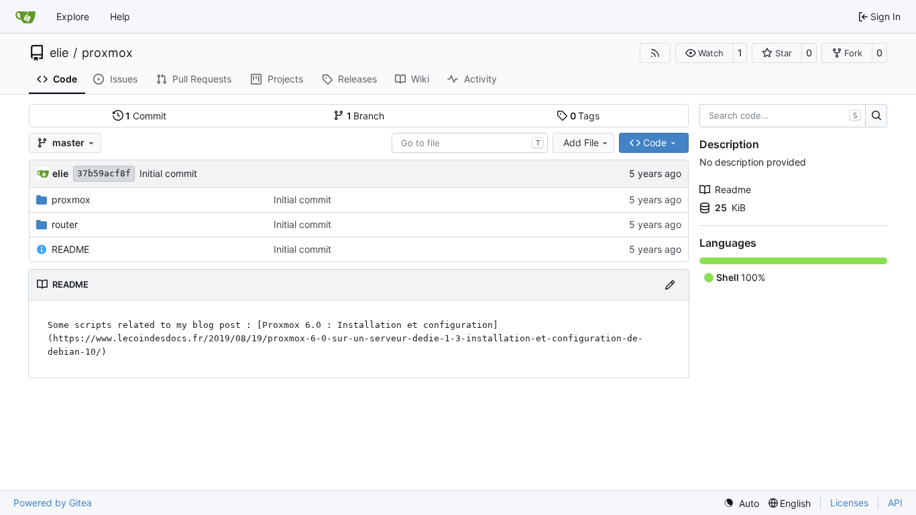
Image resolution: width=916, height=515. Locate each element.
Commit (145, 115)
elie (59, 53)
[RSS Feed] (655, 53)
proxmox (107, 53)
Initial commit (168, 173)
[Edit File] (670, 285)
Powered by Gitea (52, 502)
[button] (704, 53)
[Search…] (876, 116)
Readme (733, 189)
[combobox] (470, 143)
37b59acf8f (104, 173)
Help (120, 16)
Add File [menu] (581, 142)
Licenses (849, 502)
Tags (585, 115)
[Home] (25, 17)
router (65, 224)
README (70, 249)
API (895, 502)
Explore (72, 16)
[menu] (741, 503)
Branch (366, 115)
